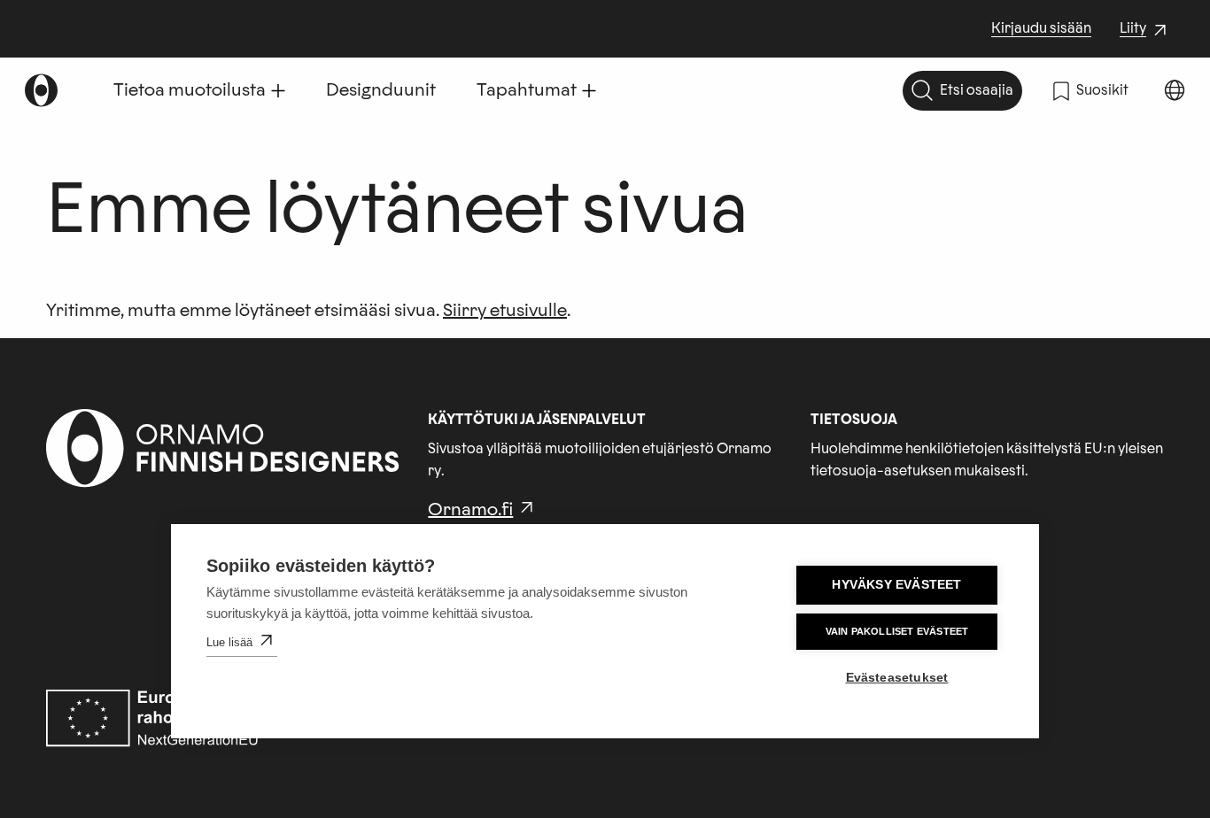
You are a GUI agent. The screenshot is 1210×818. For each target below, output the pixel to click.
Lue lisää (229, 642)
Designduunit (381, 90)
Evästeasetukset (897, 677)
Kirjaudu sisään (1041, 28)
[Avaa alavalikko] (278, 90)
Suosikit (1102, 90)
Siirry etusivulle (505, 311)
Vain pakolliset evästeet (897, 631)
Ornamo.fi (470, 510)
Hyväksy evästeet (896, 584)
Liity (1145, 30)
